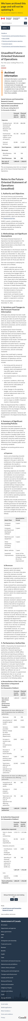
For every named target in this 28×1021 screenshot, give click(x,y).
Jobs (2, 937)
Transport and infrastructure (9, 974)
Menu (5, 28)
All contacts (4, 925)
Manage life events (6, 998)
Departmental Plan (9, 218)
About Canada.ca (5, 1011)
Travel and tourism (6, 944)
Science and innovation (7, 984)
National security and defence (9, 964)
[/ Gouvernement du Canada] (10, 18)
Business (3, 947)
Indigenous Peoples (6, 988)
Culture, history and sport (8, 967)
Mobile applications (6, 1007)
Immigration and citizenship (8, 940)
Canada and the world (7, 977)
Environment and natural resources (10, 961)
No (16, 899)
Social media (4, 1004)
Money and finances (6, 981)
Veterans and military (7, 991)
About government (6, 931)
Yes (12, 899)
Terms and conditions (7, 1014)
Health (3, 954)
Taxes (2, 957)
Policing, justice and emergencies (10, 971)
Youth (2, 994)
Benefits (3, 951)
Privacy (3, 1017)
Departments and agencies (8, 928)
